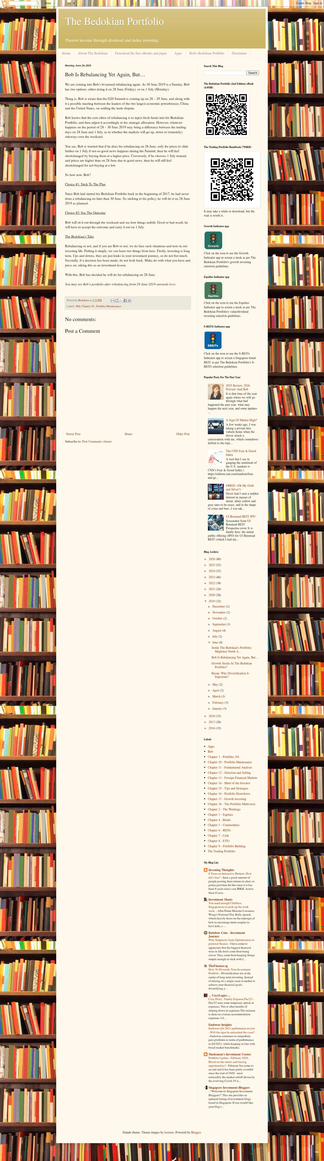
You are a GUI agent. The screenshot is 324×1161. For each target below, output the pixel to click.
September (219, 624)
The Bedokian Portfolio (114, 21)
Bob (78, 306)
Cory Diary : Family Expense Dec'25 (231, 999)
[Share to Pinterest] (129, 300)
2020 (212, 595)
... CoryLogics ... (220, 995)
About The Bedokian (93, 53)
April (216, 690)
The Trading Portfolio (221, 851)
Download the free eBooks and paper (141, 53)
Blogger (196, 1132)
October (217, 618)
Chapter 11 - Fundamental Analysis (230, 767)
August (217, 630)
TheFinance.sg (218, 965)
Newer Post (73, 434)
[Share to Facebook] (125, 300)
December (219, 606)
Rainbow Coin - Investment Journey (227, 934)
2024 (212, 571)
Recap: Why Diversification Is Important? (230, 675)
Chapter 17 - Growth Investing (227, 799)
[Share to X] (121, 300)
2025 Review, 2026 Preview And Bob (238, 387)
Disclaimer (239, 53)
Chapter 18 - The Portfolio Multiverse (231, 804)
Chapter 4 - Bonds (219, 820)
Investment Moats (220, 899)
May (215, 684)
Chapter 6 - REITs (219, 830)
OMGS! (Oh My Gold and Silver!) (240, 487)
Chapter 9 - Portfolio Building (227, 846)
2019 (212, 601)
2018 (212, 716)
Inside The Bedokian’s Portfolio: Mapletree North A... (232, 649)
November (219, 612)
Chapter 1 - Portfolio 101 (223, 757)
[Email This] (112, 300)
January (217, 708)
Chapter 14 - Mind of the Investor (229, 783)
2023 (212, 577)
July (215, 636)
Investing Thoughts (221, 869)
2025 (212, 565)
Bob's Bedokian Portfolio (206, 53)
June (215, 642)
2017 (212, 722)
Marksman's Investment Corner (230, 1054)
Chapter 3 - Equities (220, 814)
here (172, 284)
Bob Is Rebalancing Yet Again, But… (235, 657)
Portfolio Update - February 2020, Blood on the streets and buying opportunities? (229, 1062)
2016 (212, 728)
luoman (169, 1132)
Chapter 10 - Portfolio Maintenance (101, 306)
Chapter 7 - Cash (218, 835)
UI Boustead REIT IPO (240, 516)
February (218, 702)
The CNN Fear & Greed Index (241, 453)
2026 (212, 559)
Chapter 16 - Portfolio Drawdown (229, 793)
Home (66, 53)
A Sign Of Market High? (241, 420)
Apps (178, 53)
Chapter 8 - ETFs (219, 841)
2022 (212, 583)
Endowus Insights (220, 1024)
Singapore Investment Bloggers (229, 1087)
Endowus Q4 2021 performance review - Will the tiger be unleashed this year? (232, 1030)
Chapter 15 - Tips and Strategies (228, 788)
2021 (212, 589)
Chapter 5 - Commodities (223, 825)
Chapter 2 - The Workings (224, 809)
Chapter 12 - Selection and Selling (229, 772)
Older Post (183, 434)
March (216, 696)
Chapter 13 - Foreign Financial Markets (232, 778)
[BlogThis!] (117, 300)
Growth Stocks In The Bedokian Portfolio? (232, 665)
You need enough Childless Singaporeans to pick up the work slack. (229, 907)
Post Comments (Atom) (97, 441)
